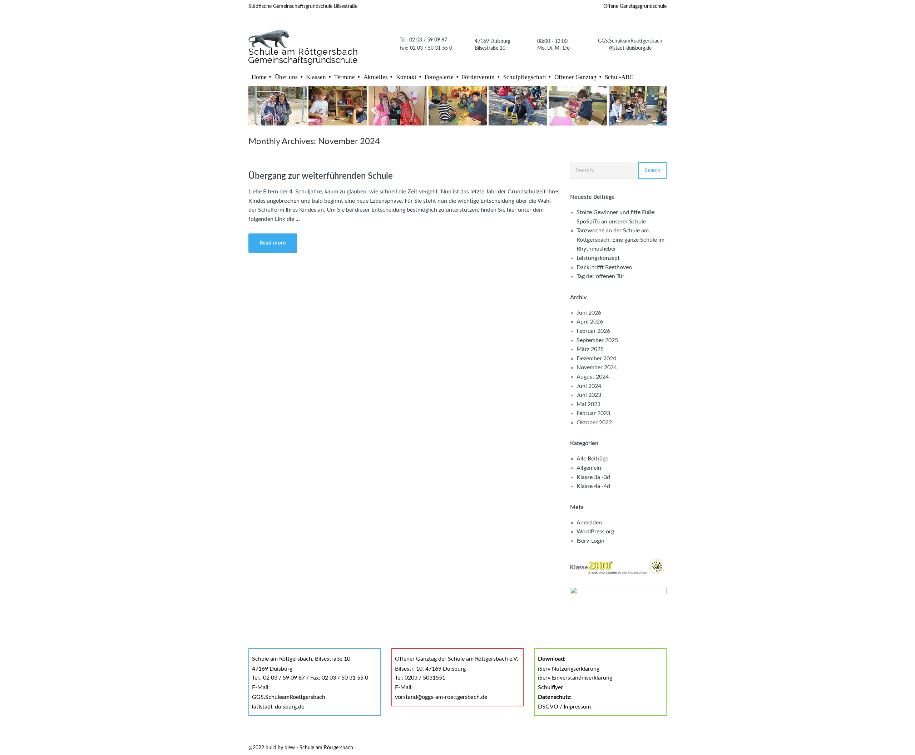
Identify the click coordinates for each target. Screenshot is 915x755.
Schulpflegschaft (524, 77)
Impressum (577, 707)
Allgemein (589, 468)
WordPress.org (595, 531)
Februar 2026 (593, 331)
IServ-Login (590, 541)
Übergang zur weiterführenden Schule (320, 176)
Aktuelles (375, 77)
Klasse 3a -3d (593, 477)
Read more (272, 243)
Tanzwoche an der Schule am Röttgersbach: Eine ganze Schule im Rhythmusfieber (620, 240)
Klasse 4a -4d (593, 486)
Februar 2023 (593, 413)
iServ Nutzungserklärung (568, 669)
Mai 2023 (588, 404)
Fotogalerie (439, 77)
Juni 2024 (589, 386)
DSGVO (548, 707)
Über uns (286, 77)
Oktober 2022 (594, 422)
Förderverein (478, 77)
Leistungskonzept (598, 258)
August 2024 (593, 377)
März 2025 (590, 349)
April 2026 (590, 322)
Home (259, 77)
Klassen (316, 77)
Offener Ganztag (575, 77)
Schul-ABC (619, 77)
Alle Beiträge (592, 459)
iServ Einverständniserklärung (575, 678)
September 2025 (597, 340)
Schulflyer (550, 687)
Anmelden (589, 522)
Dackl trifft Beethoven (604, 267)
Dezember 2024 (596, 358)
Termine (344, 77)
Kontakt (406, 77)
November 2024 (597, 367)
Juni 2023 (589, 395)
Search (652, 170)
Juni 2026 (589, 313)
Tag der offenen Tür (600, 276)
